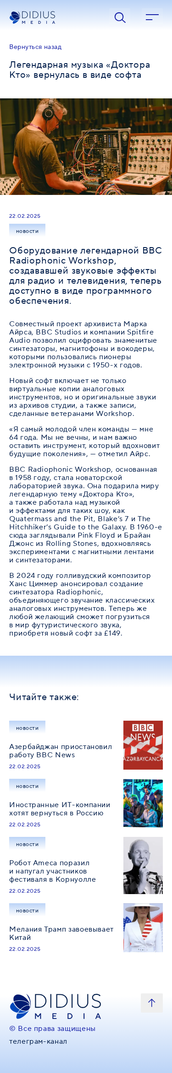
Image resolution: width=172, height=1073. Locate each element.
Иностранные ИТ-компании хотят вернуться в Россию (60, 809)
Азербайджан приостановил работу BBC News (60, 751)
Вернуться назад (35, 47)
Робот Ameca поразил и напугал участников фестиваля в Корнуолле (52, 871)
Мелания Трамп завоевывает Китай (61, 933)
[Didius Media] (53, 17)
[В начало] (152, 1003)
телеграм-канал (38, 1041)
